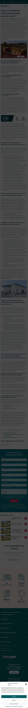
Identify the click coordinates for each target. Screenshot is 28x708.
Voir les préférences (14, 703)
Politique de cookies (8, 706)
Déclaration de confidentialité (18, 706)
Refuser (14, 700)
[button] (26, 684)
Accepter (14, 696)
